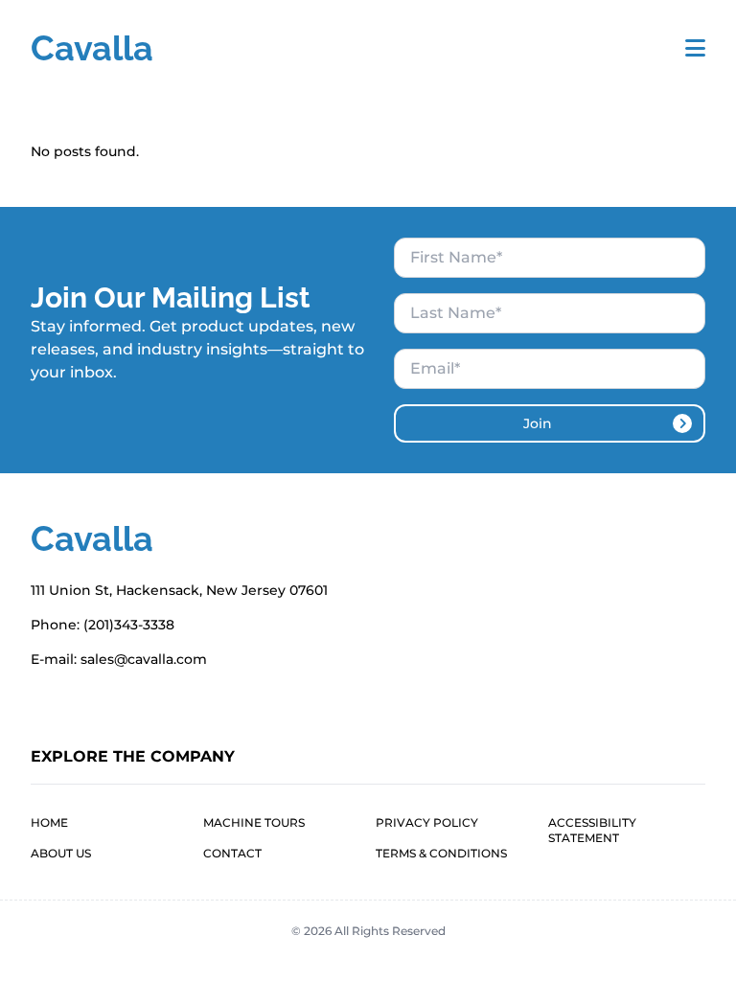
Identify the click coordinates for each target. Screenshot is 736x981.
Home (49, 822)
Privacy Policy (427, 822)
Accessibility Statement (592, 830)
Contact (232, 853)
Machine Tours (254, 822)
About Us (61, 853)
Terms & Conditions (441, 853)
